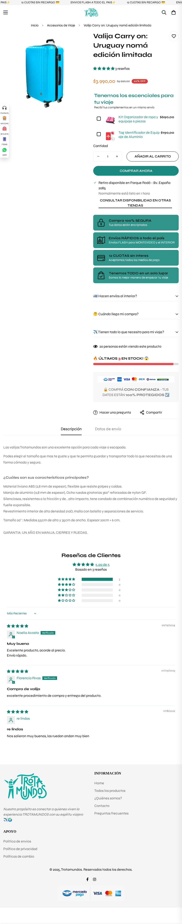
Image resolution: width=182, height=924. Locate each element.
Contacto (101, 806)
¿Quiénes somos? (108, 798)
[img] (17, 626)
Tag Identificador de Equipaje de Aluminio (139, 134)
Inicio (34, 25)
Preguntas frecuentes (111, 813)
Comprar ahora (136, 171)
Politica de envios (17, 841)
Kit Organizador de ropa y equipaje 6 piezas (138, 119)
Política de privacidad (20, 849)
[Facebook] (87, 879)
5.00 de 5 (102, 564)
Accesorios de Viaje (61, 25)
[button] (173, 12)
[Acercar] (79, 41)
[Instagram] (94, 879)
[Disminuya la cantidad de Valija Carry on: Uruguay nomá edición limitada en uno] (98, 156)
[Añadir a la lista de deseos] (174, 36)
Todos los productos (109, 791)
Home (99, 783)
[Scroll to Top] (173, 900)
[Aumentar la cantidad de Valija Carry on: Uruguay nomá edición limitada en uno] (117, 156)
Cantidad (100, 146)
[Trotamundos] (91, 12)
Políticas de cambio (18, 856)
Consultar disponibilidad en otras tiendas (135, 202)
